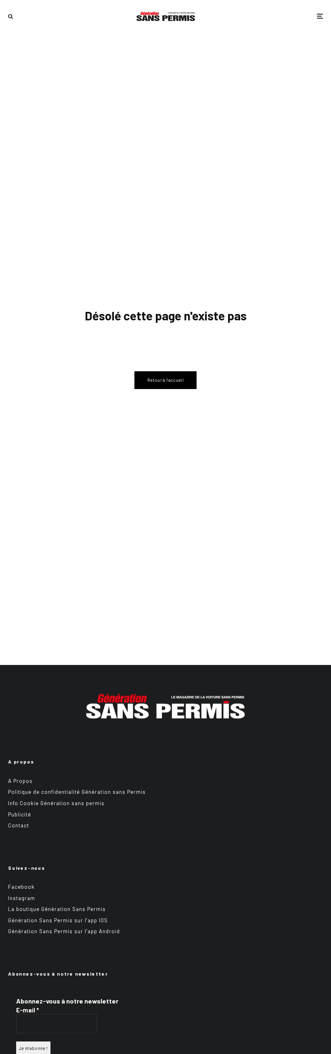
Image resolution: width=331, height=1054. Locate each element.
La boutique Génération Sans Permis (57, 909)
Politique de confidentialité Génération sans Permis (77, 792)
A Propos (20, 781)
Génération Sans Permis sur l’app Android (64, 931)
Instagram (21, 898)
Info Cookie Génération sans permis (56, 803)
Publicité (19, 814)
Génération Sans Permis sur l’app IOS (58, 920)
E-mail (27, 1010)
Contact (18, 825)
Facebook (21, 887)
